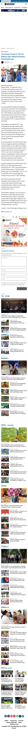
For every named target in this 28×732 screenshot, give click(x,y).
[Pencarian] (26, 4)
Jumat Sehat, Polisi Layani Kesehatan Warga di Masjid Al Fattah (13, 627)
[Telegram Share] (22, 217)
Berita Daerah (4, 51)
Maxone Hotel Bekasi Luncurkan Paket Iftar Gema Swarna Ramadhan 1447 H (18, 451)
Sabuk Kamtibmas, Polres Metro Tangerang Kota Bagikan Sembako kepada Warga (18, 343)
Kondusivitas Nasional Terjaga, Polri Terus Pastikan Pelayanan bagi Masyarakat (18, 329)
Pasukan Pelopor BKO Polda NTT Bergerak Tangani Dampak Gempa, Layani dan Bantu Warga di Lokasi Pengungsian (21, 693)
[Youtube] (14, 716)
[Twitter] (8, 716)
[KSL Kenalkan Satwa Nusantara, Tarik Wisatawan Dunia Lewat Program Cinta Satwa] (5, 473)
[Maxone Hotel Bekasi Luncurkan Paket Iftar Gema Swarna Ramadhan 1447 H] (5, 452)
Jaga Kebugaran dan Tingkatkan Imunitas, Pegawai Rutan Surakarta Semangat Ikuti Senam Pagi (18, 594)
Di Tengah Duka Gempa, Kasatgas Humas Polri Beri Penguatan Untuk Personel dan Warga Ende (20, 680)
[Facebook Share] (13, 217)
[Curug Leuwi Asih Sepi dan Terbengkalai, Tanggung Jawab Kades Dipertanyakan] (5, 480)
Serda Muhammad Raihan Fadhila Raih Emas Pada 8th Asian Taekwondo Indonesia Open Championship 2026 (17, 586)
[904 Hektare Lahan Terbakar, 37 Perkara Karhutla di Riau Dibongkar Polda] (5, 406)
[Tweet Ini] (16, 217)
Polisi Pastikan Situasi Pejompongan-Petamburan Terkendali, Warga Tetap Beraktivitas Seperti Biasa (17, 322)
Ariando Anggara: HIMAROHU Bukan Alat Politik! (17, 540)
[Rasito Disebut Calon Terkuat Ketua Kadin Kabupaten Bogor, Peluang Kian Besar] (14, 495)
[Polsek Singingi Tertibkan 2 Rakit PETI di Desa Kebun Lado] (5, 392)
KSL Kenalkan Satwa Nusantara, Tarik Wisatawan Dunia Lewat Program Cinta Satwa (18, 472)
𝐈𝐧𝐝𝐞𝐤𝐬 (20, 722)
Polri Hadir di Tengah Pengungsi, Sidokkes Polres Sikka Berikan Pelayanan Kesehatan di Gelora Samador (18, 633)
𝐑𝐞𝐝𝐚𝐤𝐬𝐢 (6, 720)
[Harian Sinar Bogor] (9, 4)
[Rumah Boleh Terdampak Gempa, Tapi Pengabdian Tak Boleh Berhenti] (7, 673)
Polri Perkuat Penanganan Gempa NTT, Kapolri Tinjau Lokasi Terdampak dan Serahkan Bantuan (20, 706)
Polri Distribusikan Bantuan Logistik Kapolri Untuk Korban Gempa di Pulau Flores (7, 706)
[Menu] (2, 4)
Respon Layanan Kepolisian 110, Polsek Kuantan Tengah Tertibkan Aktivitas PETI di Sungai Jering (18, 398)
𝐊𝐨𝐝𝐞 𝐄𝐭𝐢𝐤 (21, 720)
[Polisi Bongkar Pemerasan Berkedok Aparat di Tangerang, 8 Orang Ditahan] (5, 413)
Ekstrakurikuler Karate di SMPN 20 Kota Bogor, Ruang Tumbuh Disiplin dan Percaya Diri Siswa (18, 572)
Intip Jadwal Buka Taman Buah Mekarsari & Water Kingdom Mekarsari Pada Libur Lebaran (13, 445)
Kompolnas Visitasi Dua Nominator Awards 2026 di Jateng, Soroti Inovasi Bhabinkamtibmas (17, 336)
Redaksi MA (6, 61)
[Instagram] (11, 716)
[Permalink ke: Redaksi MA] (2, 62)
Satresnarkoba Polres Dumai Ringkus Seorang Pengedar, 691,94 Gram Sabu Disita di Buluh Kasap (13, 378)
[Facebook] (5, 716)
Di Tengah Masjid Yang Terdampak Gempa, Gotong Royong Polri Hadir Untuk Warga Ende (7, 693)
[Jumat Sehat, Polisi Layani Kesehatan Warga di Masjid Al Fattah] (14, 617)
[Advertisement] (14, 28)
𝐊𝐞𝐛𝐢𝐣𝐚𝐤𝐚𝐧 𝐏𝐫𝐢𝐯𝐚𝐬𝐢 (14, 724)
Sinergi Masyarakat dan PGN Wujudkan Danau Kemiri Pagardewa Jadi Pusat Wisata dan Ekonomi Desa (18, 458)
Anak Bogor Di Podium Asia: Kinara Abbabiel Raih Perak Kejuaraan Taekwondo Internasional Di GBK (17, 579)
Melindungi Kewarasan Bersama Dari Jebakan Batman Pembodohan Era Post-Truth (18, 526)
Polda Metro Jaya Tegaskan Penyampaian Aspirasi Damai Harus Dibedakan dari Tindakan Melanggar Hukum (13, 316)
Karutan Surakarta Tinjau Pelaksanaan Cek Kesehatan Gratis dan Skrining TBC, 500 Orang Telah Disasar (17, 654)
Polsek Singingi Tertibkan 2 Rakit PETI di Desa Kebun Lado (18, 391)
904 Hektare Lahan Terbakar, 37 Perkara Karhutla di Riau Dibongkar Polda (17, 405)
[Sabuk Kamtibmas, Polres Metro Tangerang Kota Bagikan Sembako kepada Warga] (5, 344)
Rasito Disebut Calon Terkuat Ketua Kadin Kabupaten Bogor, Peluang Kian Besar (12, 506)
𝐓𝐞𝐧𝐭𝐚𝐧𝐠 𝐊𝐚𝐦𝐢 (13, 720)
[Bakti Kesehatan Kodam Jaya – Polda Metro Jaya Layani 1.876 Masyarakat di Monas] (5, 648)
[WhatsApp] (17, 716)
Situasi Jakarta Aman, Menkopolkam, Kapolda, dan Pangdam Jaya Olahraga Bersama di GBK (13, 567)
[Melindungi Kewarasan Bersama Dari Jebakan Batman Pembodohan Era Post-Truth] (5, 526)
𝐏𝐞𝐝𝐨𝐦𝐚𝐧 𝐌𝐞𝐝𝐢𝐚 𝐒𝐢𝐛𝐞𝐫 (11, 722)
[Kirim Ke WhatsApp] (25, 217)
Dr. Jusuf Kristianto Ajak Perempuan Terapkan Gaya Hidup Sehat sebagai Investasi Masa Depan (18, 661)
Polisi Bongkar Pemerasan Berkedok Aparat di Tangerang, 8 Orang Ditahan (18, 412)
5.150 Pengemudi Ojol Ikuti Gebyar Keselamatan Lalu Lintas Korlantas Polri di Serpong (17, 350)
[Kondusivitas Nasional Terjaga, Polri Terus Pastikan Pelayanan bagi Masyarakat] (5, 330)
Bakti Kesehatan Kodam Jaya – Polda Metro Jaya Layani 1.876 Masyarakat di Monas (18, 647)
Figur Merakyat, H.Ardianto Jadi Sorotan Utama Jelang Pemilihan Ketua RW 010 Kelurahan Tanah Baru (18, 512)
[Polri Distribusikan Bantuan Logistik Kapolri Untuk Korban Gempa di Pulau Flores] (7, 700)
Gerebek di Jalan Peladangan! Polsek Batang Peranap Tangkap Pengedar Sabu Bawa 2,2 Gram (18, 384)
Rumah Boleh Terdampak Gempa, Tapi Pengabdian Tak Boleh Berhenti (6, 680)
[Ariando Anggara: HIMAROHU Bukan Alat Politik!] (5, 541)
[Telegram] (23, 716)
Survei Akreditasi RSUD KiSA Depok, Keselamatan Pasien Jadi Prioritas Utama (17, 640)
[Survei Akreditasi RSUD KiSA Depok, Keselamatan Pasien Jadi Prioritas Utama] (5, 641)
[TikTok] (20, 716)
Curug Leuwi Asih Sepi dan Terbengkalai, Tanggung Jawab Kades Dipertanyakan (18, 479)
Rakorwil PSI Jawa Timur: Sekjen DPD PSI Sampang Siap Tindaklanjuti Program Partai (18, 519)
